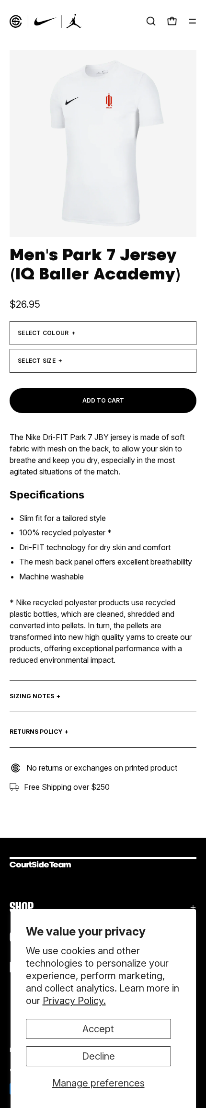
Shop (22, 907)
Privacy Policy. (74, 1000)
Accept (98, 1029)
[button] (151, 21)
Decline (98, 1056)
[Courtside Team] (45, 21)
